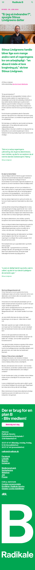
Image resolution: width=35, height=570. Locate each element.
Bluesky (5, 461)
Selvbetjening (7, 470)
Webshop (6, 472)
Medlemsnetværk (9, 468)
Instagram (6, 463)
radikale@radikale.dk (10, 451)
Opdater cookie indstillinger (13, 489)
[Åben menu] (3, 2)
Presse (4, 477)
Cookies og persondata (11, 484)
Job (3, 475)
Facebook (6, 456)
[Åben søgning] (32, 2)
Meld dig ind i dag (12, 425)
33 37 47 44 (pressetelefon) (13, 447)
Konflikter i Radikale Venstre (13, 486)
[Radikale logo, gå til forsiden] (17, 2)
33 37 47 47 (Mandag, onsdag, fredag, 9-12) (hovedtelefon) (17, 444)
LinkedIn (5, 459)
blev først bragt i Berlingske (20, 84)
